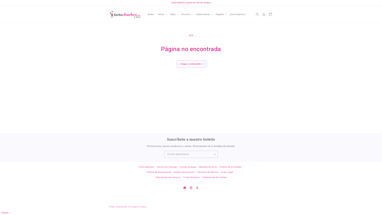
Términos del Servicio (207, 172)
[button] (162, 14)
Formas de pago (188, 167)
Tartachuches (121, 207)
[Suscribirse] (214, 154)
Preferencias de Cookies (214, 177)
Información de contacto (167, 177)
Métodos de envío (208, 167)
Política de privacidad (230, 167)
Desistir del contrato (184, 172)
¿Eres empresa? (146, 167)
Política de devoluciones (159, 172)
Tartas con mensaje (167, 167)
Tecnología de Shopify (137, 207)
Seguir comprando (191, 64)
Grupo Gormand (191, 177)
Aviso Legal (227, 172)
